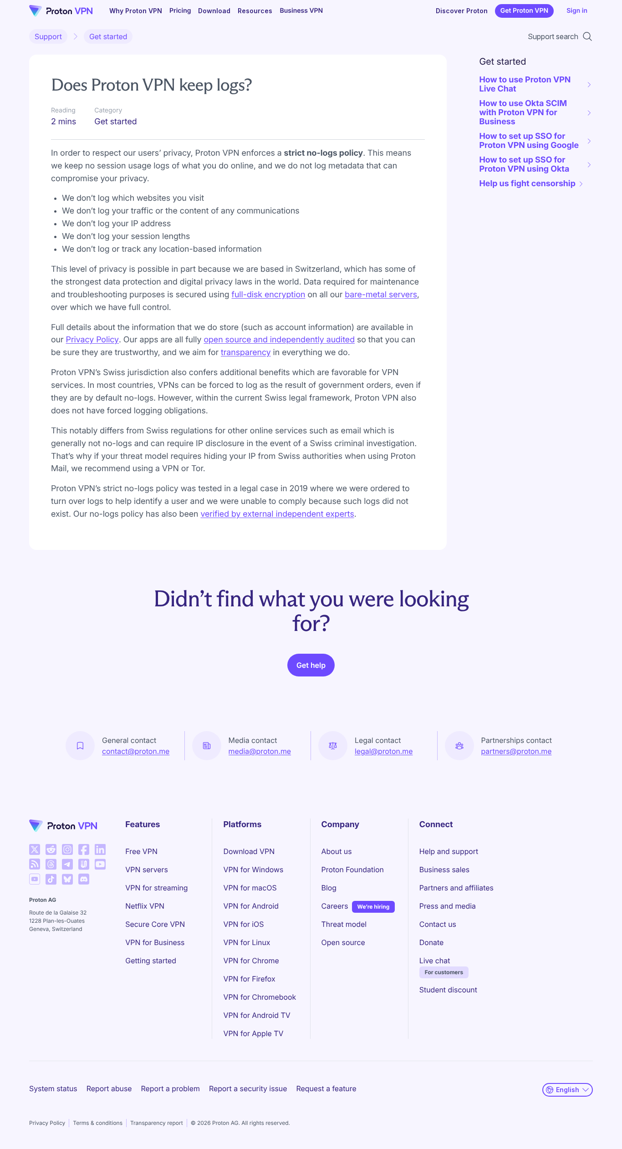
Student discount (448, 989)
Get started (108, 36)
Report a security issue (248, 1088)
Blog (328, 887)
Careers (334, 905)
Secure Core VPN (155, 924)
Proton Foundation (352, 869)
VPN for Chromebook (259, 997)
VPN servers (146, 869)
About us (336, 851)
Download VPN (249, 851)
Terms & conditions (97, 1122)
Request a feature (326, 1088)
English (567, 1089)
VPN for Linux (246, 942)
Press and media (447, 905)
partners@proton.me (516, 751)
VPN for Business (154, 942)
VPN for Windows (253, 869)
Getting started (150, 960)
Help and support (449, 851)
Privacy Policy (47, 1122)
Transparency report (156, 1122)
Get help (311, 665)
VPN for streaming (156, 887)
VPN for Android (251, 905)
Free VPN (141, 851)
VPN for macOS (249, 887)
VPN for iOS (243, 924)
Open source (343, 942)
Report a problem (170, 1088)
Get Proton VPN (524, 11)
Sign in (576, 11)
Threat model (344, 924)
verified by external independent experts (277, 514)
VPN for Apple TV (253, 1033)
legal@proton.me (384, 751)
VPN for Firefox (249, 978)
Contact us (437, 924)
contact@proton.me (135, 751)
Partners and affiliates (456, 887)
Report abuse (109, 1088)
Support (48, 36)
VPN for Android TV (256, 1015)
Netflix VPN (144, 905)
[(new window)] (34, 849)
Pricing (180, 11)
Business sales (444, 869)
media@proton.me (260, 751)
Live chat (434, 960)
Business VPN (301, 11)
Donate (431, 942)
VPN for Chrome (251, 960)
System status (53, 1088)
